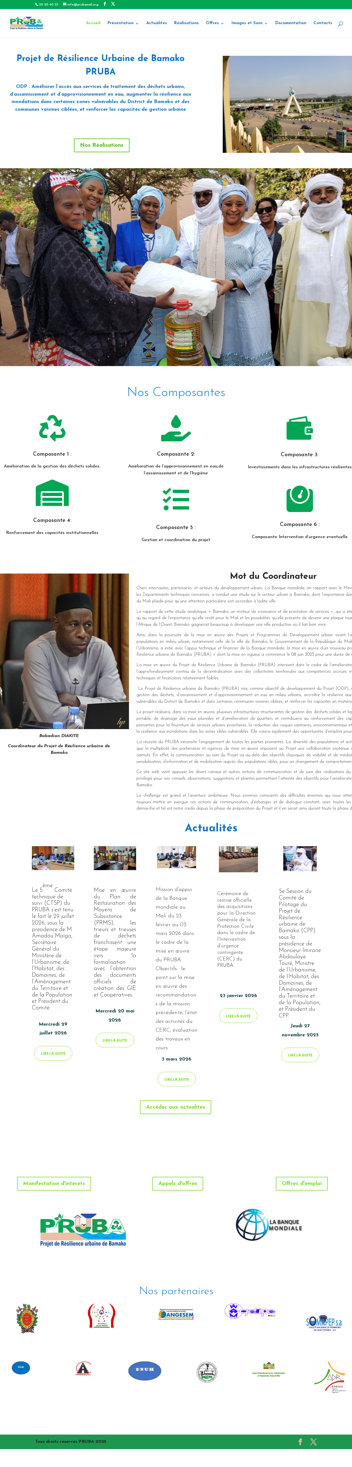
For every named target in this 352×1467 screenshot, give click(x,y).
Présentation (121, 23)
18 (202, 355)
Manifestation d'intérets (54, 1183)
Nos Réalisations (101, 145)
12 (174, 355)
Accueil (93, 23)
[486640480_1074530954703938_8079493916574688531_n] (176, 365)
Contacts (323, 23)
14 (183, 355)
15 (188, 355)
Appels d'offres (177, 1183)
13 (178, 355)
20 (211, 355)
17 (197, 355)
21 (216, 355)
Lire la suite (53, 1053)
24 (230, 355)
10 (164, 355)
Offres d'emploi (302, 1183)
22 (220, 355)
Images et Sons (247, 23)
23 (225, 355)
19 (206, 355)
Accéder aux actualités (175, 1107)
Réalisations (186, 23)
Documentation (290, 23)
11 (169, 355)
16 (192, 355)
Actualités (156, 23)
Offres (212, 23)
